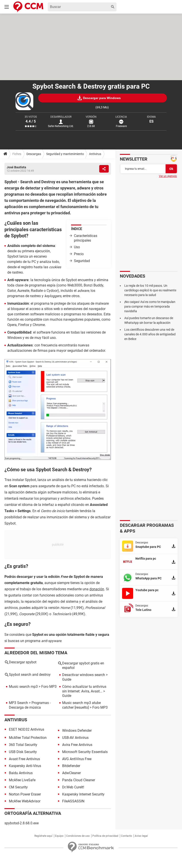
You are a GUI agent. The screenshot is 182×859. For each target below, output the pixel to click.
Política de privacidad (105, 835)
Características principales (85, 238)
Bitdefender (71, 766)
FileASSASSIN (73, 801)
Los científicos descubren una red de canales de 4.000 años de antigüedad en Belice (150, 334)
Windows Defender (77, 730)
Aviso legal (141, 835)
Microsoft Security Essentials (85, 752)
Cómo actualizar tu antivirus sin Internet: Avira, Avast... (84, 688)
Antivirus (95, 154)
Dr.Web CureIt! (73, 787)
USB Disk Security (23, 752)
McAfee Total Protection (28, 738)
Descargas (33, 154)
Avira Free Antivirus (77, 745)
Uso (77, 247)
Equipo (59, 835)
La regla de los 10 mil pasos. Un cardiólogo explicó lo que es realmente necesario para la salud (150, 290)
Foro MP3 (49, 686)
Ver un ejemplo (168, 176)
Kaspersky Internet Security (83, 794)
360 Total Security (23, 745)
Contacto (126, 835)
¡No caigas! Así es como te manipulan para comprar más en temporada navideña (149, 306)
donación (96, 589)
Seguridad (82, 261)
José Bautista (16, 167)
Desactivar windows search (83, 675)
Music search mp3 (23, 686)
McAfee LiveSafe (22, 780)
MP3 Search (18, 703)
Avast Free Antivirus (24, 759)
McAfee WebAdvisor (24, 801)
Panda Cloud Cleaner (78, 780)
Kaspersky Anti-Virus (25, 766)
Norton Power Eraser (25, 794)
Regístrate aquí (43, 835)
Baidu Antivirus (21, 773)
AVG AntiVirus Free (76, 759)
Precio (79, 254)
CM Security (18, 787)
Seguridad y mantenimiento (65, 154)
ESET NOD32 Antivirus (26, 729)
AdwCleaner (71, 773)
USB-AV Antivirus (75, 738)
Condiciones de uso (78, 835)
